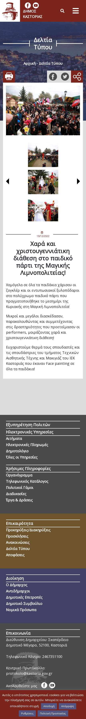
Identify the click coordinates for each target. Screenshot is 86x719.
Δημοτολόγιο (17, 450)
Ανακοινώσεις (18, 542)
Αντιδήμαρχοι (18, 591)
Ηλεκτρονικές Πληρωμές (27, 444)
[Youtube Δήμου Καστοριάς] (36, 5)
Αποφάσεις (15, 554)
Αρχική (30, 63)
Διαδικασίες (16, 493)
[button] (7, 182)
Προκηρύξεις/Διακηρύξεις (28, 529)
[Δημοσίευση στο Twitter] (65, 77)
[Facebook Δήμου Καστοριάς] (28, 5)
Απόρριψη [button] (67, 706)
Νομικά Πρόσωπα (21, 609)
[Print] (9, 77)
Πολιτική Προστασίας (53, 713)
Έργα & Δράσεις (19, 499)
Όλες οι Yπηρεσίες (22, 457)
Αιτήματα (14, 438)
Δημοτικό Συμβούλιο (24, 603)
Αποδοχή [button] (49, 706)
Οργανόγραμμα (19, 475)
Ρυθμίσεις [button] (27, 713)
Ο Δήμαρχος (16, 584)
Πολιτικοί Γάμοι (19, 487)
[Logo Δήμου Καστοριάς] (10, 11)
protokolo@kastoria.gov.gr (29, 673)
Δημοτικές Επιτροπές (24, 597)
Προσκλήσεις (17, 536)
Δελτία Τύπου (51, 63)
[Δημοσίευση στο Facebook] (53, 77)
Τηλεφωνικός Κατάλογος (27, 481)
